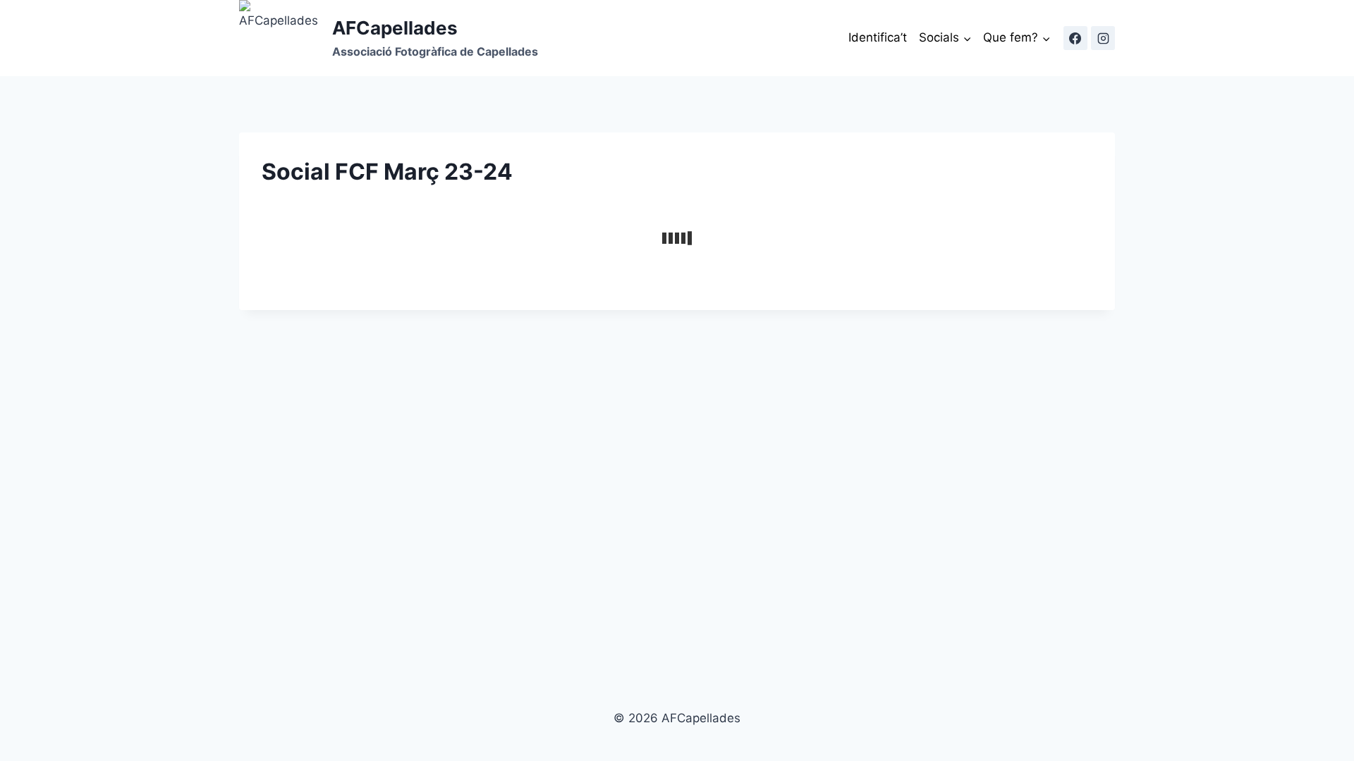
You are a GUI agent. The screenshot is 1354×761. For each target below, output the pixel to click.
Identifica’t (877, 37)
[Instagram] (1103, 38)
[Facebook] (1075, 38)
